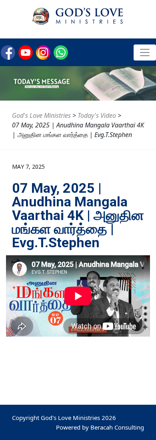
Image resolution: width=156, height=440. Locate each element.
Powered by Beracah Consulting (100, 427)
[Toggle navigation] (145, 52)
